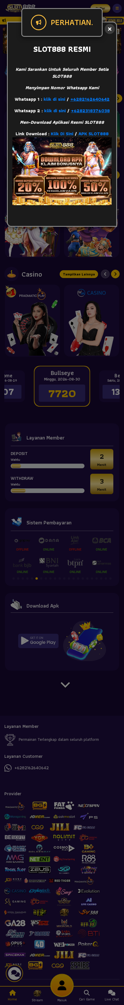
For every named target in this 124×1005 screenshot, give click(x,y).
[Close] (110, 29)
